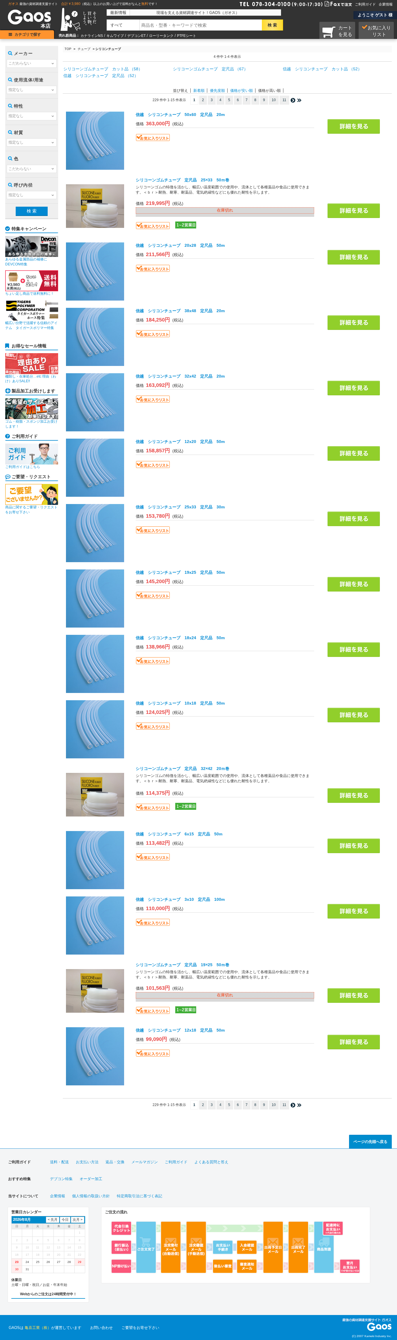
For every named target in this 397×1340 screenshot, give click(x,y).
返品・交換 (114, 1162)
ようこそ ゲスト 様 (375, 14)
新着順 (199, 90)
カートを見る (345, 31)
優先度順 (217, 90)
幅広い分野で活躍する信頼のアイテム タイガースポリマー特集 (31, 325)
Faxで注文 (331, 3)
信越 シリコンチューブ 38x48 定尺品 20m (180, 310)
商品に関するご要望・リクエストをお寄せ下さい (31, 509)
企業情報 (386, 4)
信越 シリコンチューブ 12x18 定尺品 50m (180, 1030)
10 (274, 100)
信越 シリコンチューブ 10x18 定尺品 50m (180, 703)
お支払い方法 (87, 1162)
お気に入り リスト (379, 31)
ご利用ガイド (365, 4)
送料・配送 (59, 1162)
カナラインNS (92, 36)
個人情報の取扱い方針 (91, 1196)
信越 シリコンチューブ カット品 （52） (322, 69)
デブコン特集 (61, 1179)
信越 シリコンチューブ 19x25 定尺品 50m (180, 572)
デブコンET (136, 36)
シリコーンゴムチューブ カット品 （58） (102, 69)
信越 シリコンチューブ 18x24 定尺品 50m (180, 637)
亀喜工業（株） (38, 1327)
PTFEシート (186, 36)
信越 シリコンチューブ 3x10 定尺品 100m (180, 899)
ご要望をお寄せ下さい (140, 1327)
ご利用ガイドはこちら (22, 467)
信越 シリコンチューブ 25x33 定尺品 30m (180, 507)
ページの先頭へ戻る (370, 1141)
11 (284, 100)
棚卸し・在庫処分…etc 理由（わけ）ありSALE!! (30, 378)
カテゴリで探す (28, 34)
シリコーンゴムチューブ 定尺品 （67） (210, 69)
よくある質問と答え (211, 1162)
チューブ (84, 49)
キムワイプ (115, 36)
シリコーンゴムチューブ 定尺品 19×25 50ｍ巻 (182, 964)
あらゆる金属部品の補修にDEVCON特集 (26, 261)
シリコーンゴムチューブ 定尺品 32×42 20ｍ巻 (182, 768)
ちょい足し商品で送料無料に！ (29, 294)
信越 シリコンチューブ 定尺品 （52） (100, 75)
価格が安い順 (241, 90)
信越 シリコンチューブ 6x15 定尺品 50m (179, 834)
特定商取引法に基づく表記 (139, 1196)
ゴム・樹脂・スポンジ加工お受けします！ (31, 423)
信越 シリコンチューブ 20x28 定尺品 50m (180, 245)
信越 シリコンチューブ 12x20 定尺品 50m (180, 441)
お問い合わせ (101, 1327)
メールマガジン (144, 1162)
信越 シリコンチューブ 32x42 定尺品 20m (180, 376)
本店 (46, 26)
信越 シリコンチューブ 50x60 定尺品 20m (180, 114)
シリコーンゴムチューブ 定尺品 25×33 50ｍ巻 (182, 180)
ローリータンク (161, 36)
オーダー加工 (91, 1179)
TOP (68, 49)
